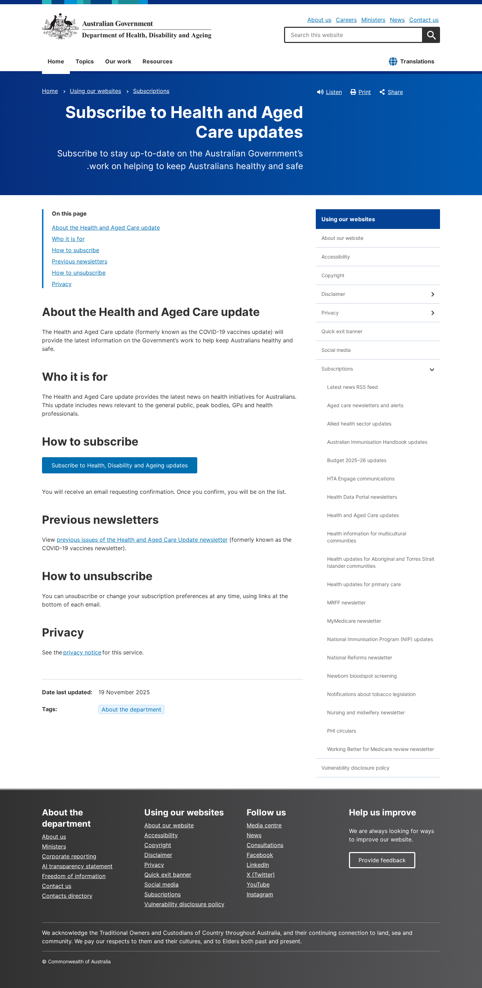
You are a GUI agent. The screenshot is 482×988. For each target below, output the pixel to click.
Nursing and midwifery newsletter (366, 712)
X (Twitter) (261, 874)
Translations (417, 61)
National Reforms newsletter (359, 657)
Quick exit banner (341, 331)
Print (365, 91)
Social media (336, 350)
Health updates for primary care (364, 584)
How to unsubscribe (79, 272)
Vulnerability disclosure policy (355, 768)
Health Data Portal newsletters (362, 497)
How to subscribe (75, 250)
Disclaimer (333, 294)
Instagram (260, 894)
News (397, 19)
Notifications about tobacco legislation (371, 694)
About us (319, 19)
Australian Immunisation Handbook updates (377, 442)
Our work (118, 61)
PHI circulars (341, 731)
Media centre (264, 825)
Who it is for (68, 238)
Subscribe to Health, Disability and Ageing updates (120, 465)
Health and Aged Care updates (363, 515)
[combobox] (353, 35)
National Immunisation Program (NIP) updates (380, 639)
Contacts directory (67, 895)
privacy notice (82, 652)
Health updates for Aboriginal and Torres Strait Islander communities (380, 562)
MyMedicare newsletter (354, 621)
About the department (131, 709)
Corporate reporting (69, 856)
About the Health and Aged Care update (106, 227)
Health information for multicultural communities (366, 536)
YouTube (258, 884)
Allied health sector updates (359, 424)
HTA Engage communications (360, 478)
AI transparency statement (77, 866)
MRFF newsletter (346, 602)
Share (395, 91)
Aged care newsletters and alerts (365, 405)
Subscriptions (151, 90)
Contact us (424, 19)
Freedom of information (74, 876)
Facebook (260, 854)
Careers (346, 19)
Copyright (332, 275)
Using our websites (95, 90)
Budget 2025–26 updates (356, 460)
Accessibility (335, 257)
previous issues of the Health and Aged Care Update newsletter (142, 539)
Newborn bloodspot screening (362, 676)
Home (56, 61)
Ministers (373, 19)
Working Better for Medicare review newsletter (380, 749)
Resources (158, 61)
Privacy (62, 283)
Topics (85, 61)
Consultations (265, 845)
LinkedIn (258, 864)
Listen (334, 91)
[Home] (126, 26)
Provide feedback (382, 860)
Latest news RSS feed (352, 387)
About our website (342, 238)
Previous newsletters (79, 261)
